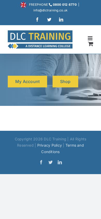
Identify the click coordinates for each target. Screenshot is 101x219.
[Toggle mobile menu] (90, 38)
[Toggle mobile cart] (90, 43)
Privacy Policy (49, 145)
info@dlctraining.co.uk (50, 10)
